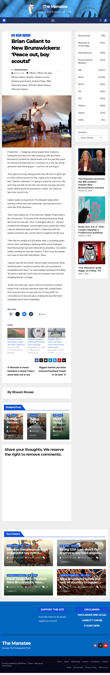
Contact (105, 662)
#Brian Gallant (18, 77)
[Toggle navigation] (53, 20)
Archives (82, 132)
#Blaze (33, 73)
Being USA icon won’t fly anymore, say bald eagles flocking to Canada (80, 553)
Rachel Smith (33, 587)
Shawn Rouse (20, 70)
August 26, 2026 (16, 558)
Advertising (75, 662)
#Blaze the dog (44, 73)
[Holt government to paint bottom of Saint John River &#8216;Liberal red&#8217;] (16, 333)
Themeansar (7, 666)
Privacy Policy (91, 667)
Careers (85, 662)
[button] (101, 20)
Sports (81, 113)
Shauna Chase (34, 558)
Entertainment (85, 53)
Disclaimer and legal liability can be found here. (92, 620)
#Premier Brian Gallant (39, 85)
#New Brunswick (19, 85)
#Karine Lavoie (42, 77)
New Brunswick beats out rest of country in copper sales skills (80, 582)
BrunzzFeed (84, 36)
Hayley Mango (87, 558)
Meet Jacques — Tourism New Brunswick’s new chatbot (26, 582)
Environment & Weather (85, 61)
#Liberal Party (38, 81)
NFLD (81, 84)
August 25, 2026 (69, 558)
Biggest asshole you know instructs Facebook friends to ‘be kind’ (52, 371)
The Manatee (55, 6)
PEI (80, 98)
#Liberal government (21, 81)
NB (13, 35)
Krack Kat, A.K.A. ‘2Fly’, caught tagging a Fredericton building (91, 230)
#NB (48, 81)
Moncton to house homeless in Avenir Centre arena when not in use (20, 371)
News (19, 35)
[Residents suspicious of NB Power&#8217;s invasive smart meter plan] (36, 333)
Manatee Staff (87, 587)
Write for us (103, 667)
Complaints (95, 662)
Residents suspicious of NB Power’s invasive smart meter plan (36, 342)
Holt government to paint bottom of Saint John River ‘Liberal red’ (16, 342)
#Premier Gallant (19, 89)
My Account (78, 667)
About (66, 662)
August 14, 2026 (69, 587)
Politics (26, 35)
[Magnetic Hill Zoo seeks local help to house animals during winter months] (56, 333)
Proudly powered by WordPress (14, 663)
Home (59, 662)
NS (79, 91)
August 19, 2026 (16, 587)
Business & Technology (83, 44)
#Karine (30, 77)
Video (81, 120)
